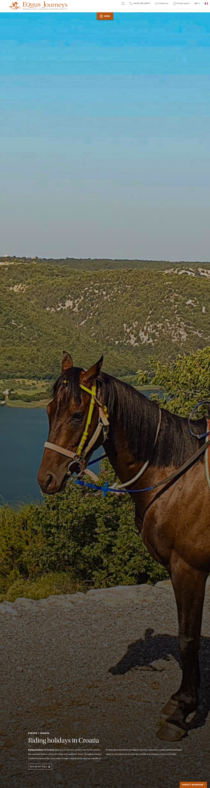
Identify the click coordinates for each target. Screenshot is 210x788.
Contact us (163, 3)
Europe (32, 733)
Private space (182, 3)
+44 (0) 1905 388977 (141, 3)
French (206, 3)
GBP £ (197, 3)
